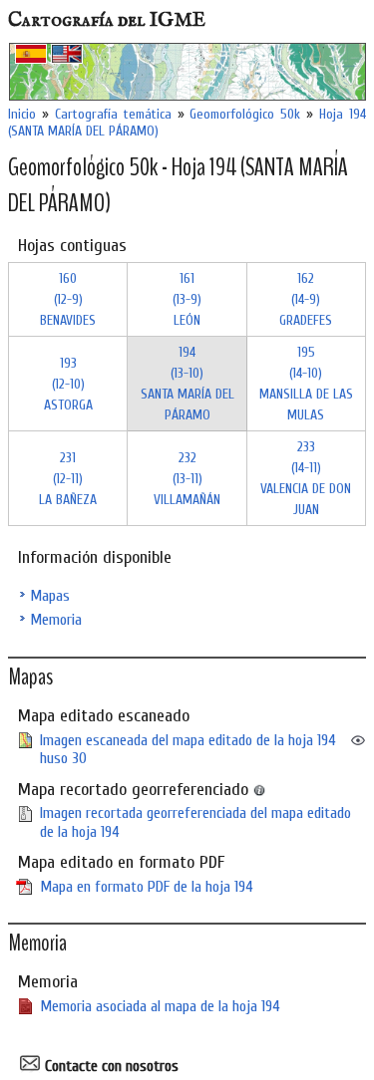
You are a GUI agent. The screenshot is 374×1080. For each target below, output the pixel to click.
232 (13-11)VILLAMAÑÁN (187, 478)
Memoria (56, 620)
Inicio (22, 114)
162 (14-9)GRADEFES (305, 299)
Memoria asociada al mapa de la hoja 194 (160, 1006)
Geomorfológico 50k (244, 114)
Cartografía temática (113, 114)
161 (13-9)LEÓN (187, 299)
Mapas (50, 596)
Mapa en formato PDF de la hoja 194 (146, 887)
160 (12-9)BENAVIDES (68, 299)
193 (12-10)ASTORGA (68, 384)
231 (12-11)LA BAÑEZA (68, 478)
